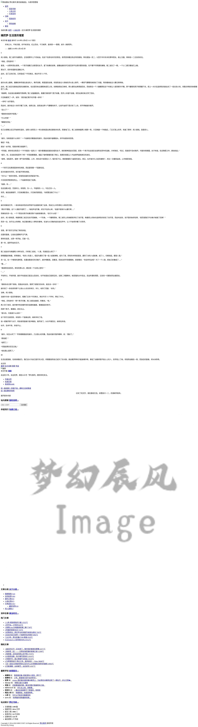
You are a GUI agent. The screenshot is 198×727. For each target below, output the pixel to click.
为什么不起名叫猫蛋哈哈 (21, 695)
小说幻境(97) (9, 601)
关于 (6, 21)
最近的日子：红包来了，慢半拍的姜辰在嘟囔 (25, 649)
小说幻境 (16, 30)
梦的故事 (12, 24)
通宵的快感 (7, 391)
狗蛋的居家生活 (14, 630)
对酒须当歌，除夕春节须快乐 (19, 656)
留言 (6, 26)
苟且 (17, 366)
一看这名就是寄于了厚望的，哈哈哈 (27, 690)
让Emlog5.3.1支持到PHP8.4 (18, 640)
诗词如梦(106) (10, 596)
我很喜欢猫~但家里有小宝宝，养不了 (27, 675)
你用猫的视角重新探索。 (22, 697)
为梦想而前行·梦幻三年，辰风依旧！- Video (24, 661)
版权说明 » (14, 400)
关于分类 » (14, 589)
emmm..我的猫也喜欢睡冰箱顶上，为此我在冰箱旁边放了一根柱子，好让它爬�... (42, 680)
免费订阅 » (14, 409)
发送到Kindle (9, 384)
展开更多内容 (6, 396)
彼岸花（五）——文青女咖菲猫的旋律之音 (24, 651)
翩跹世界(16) (13, 606)
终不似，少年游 (14, 625)
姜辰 (9, 40)
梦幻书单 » (14, 702)
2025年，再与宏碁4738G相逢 (19, 637)
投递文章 (8, 382)
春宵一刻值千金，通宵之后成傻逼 (16, 388)
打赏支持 (12, 14)
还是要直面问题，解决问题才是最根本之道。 (28, 685)
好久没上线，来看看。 (25, 688)
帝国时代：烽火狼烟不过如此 (19, 659)
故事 (10, 366)
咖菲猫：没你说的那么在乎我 (19, 654)
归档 (6, 16)
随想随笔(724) (10, 594)
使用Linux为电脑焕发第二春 (18, 627)
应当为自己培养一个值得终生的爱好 (21, 635)
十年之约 (12, 11)
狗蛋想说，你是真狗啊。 (25, 693)
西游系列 (12, 19)
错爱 (13, 366)
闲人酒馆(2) (9, 609)
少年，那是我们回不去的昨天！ (25, 678)
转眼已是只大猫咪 (21, 683)
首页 (6, 6)
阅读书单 (12, 9)
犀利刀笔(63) (9, 599)
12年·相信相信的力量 (16, 622)
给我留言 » (14, 671)
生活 (6, 366)
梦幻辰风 (12, 2)
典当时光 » (14, 613)
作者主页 (8, 379)
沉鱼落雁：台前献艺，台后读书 (20, 666)
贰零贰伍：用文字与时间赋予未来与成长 (23, 632)
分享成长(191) (10, 604)
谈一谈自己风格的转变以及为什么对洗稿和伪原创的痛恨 (29, 664)
